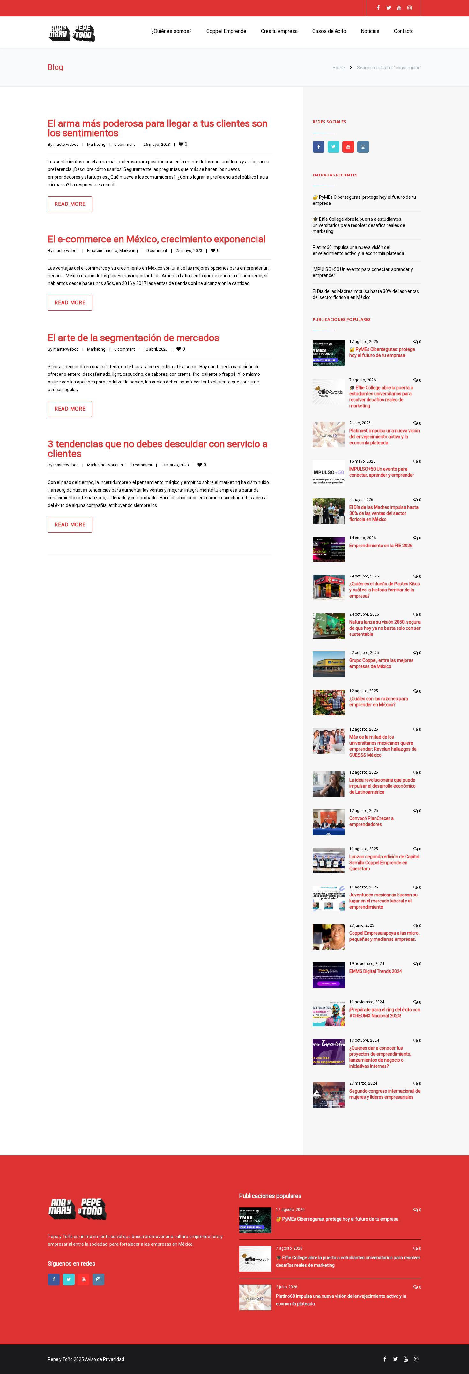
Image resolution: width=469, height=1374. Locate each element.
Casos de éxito (329, 31)
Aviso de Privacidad (104, 1359)
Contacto (404, 31)
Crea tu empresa (279, 31)
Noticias (370, 31)
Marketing (96, 144)
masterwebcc (65, 144)
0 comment (124, 144)
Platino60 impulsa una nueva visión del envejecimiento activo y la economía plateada (384, 436)
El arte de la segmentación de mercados (133, 337)
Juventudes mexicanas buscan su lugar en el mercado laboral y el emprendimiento (383, 901)
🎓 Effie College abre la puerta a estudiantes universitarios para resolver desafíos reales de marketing (359, 225)
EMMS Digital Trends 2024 (375, 971)
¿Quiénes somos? (171, 31)
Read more (70, 204)
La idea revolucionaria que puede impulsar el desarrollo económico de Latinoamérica (382, 786)
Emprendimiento (102, 250)
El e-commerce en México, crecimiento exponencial (157, 239)
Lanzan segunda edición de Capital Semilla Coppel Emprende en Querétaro (384, 862)
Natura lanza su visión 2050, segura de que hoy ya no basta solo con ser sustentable (385, 628)
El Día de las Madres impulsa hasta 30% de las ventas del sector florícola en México (384, 513)
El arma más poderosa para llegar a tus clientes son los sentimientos (158, 128)
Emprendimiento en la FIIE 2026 (381, 545)
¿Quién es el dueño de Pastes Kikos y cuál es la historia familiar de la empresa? (384, 589)
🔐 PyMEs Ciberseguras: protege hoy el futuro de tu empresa (337, 1219)
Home (339, 67)
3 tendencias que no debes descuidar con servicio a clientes (158, 448)
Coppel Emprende (226, 31)
